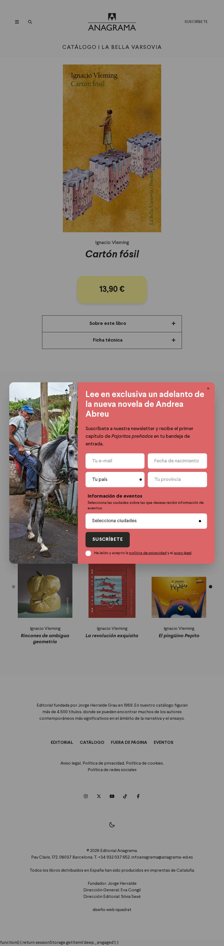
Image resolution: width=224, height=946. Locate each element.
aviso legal (182, 553)
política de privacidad (148, 553)
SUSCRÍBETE (107, 539)
